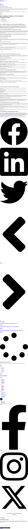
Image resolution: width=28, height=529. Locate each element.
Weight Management (3, 19)
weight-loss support (16, 116)
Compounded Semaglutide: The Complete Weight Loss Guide (8, 323)
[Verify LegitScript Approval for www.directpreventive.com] (1, 400)
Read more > (1, 325)
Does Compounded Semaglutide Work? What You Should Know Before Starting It (11, 330)
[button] (0, 4)
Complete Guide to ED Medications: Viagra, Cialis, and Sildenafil (9, 326)
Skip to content (1, 0)
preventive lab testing (22, 116)
